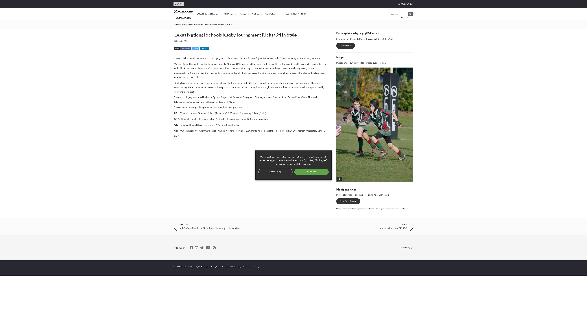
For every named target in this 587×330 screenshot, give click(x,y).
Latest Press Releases (207, 14)
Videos (255, 14)
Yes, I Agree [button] (311, 172)
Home (176, 24)
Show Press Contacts (348, 201)
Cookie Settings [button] (276, 172)
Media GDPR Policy (229, 267)
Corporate (271, 14)
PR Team (295, 14)
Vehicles (228, 14)
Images (242, 14)
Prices (286, 14)
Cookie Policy (254, 267)
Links (303, 14)
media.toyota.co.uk (404, 4)
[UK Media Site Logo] (183, 14)
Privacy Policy (215, 267)
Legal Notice (242, 267)
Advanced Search (407, 18)
